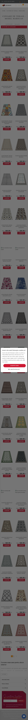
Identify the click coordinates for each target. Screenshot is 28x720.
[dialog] (14, 360)
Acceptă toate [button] (14, 365)
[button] (14, 369)
